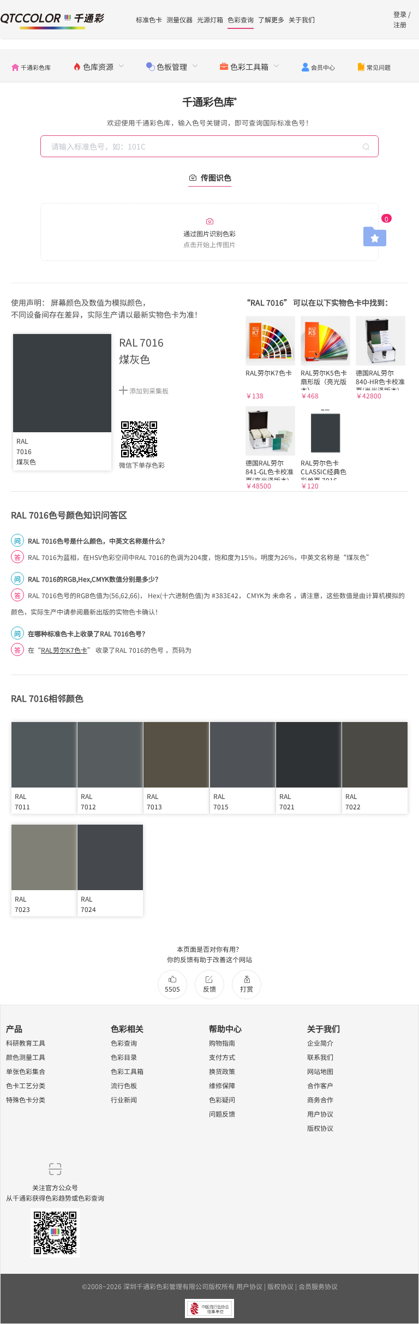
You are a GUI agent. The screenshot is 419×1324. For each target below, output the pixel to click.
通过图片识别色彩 (209, 238)
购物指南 (222, 1042)
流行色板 (124, 1085)
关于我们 (302, 19)
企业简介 (320, 1042)
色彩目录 (124, 1056)
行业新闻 (124, 1099)
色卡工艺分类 (25, 1085)
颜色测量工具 (25, 1056)
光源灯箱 (210, 19)
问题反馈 (222, 1113)
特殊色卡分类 (25, 1099)
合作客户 (320, 1085)
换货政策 (222, 1071)
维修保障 (222, 1085)
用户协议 (320, 1113)
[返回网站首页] (52, 20)
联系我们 (320, 1056)
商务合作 (320, 1099)
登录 (399, 14)
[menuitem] (31, 65)
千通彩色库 (209, 101)
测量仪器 (179, 19)
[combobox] (210, 146)
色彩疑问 (222, 1099)
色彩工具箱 (127, 1071)
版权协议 (320, 1127)
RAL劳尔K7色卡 (64, 649)
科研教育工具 (25, 1042)
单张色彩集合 (25, 1071)
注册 (399, 24)
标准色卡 (149, 19)
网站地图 (320, 1071)
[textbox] (210, 146)
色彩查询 (241, 19)
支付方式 (222, 1056)
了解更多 (271, 19)
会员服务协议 (318, 1286)
